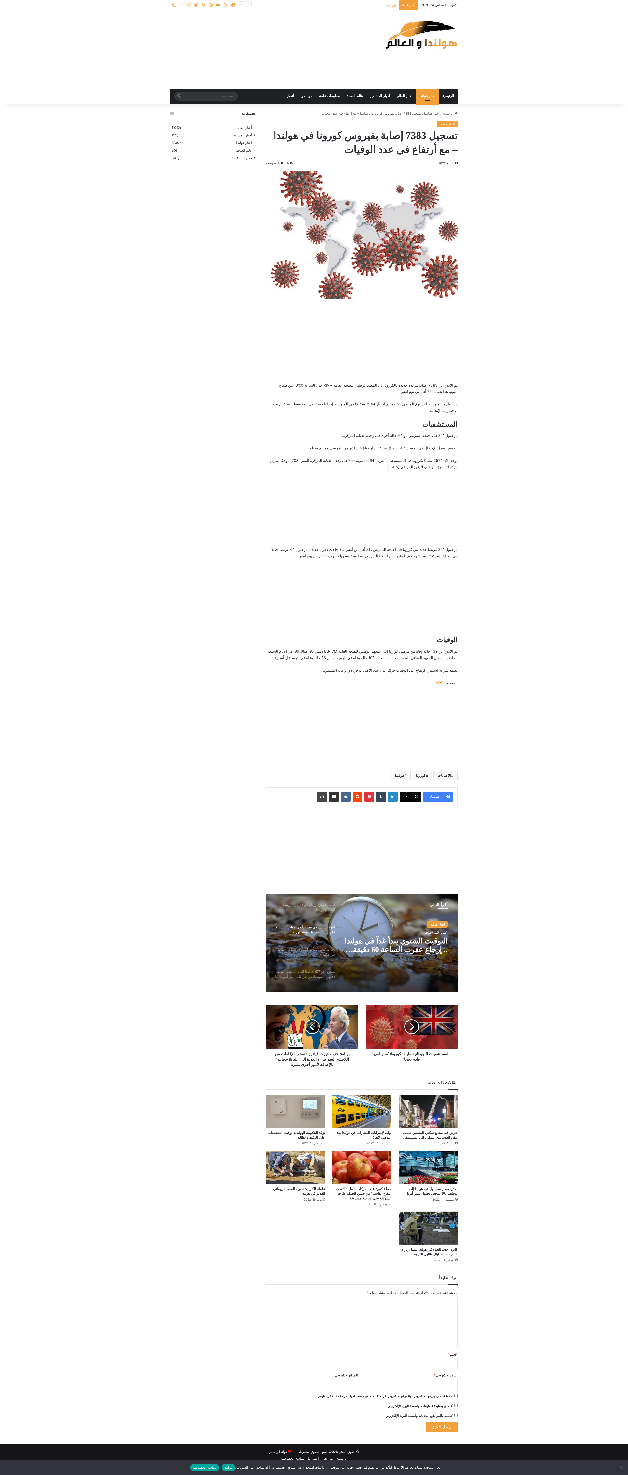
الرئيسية (448, 96)
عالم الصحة (355, 96)
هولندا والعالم (278, 1452)
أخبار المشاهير (380, 96)
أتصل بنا (288, 96)
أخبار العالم (405, 96)
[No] (621, 1467)
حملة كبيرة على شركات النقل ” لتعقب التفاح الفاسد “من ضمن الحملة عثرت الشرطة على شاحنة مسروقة (363, 1193)
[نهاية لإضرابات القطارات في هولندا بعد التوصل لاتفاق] (361, 1111)
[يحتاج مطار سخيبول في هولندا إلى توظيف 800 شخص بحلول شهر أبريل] (428, 1167)
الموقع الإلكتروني (346, 1375)
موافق (228, 1467)
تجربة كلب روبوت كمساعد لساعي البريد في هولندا (408, 945)
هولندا (399, 775)
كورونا (421, 775)
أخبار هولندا (427, 96)
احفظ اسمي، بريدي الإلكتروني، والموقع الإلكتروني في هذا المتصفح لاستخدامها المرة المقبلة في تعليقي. (384, 1396)
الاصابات (444, 775)
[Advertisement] (264, 49)
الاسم (452, 1354)
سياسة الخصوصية (292, 1458)
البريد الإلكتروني (446, 1375)
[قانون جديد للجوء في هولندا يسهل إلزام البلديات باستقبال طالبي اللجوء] (428, 1228)
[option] (362, 943)
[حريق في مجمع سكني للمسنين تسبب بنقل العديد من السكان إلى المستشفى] (428, 1111)
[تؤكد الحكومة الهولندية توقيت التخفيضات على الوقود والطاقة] (295, 1111)
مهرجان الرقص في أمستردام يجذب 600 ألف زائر (363, 5)
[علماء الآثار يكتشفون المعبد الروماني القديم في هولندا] (295, 1167)
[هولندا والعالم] (421, 34)
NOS (439, 682)
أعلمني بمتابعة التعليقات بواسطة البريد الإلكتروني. (420, 1406)
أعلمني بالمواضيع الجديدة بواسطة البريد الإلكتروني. (419, 1416)
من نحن (306, 96)
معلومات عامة (329, 96)
